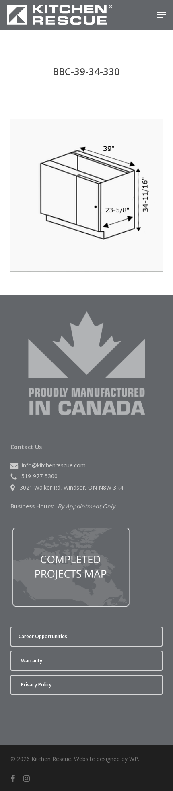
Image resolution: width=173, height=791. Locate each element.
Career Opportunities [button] (43, 636)
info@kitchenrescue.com (54, 465)
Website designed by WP (106, 759)
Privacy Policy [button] (36, 684)
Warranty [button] (31, 660)
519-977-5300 (39, 476)
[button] (161, 15)
